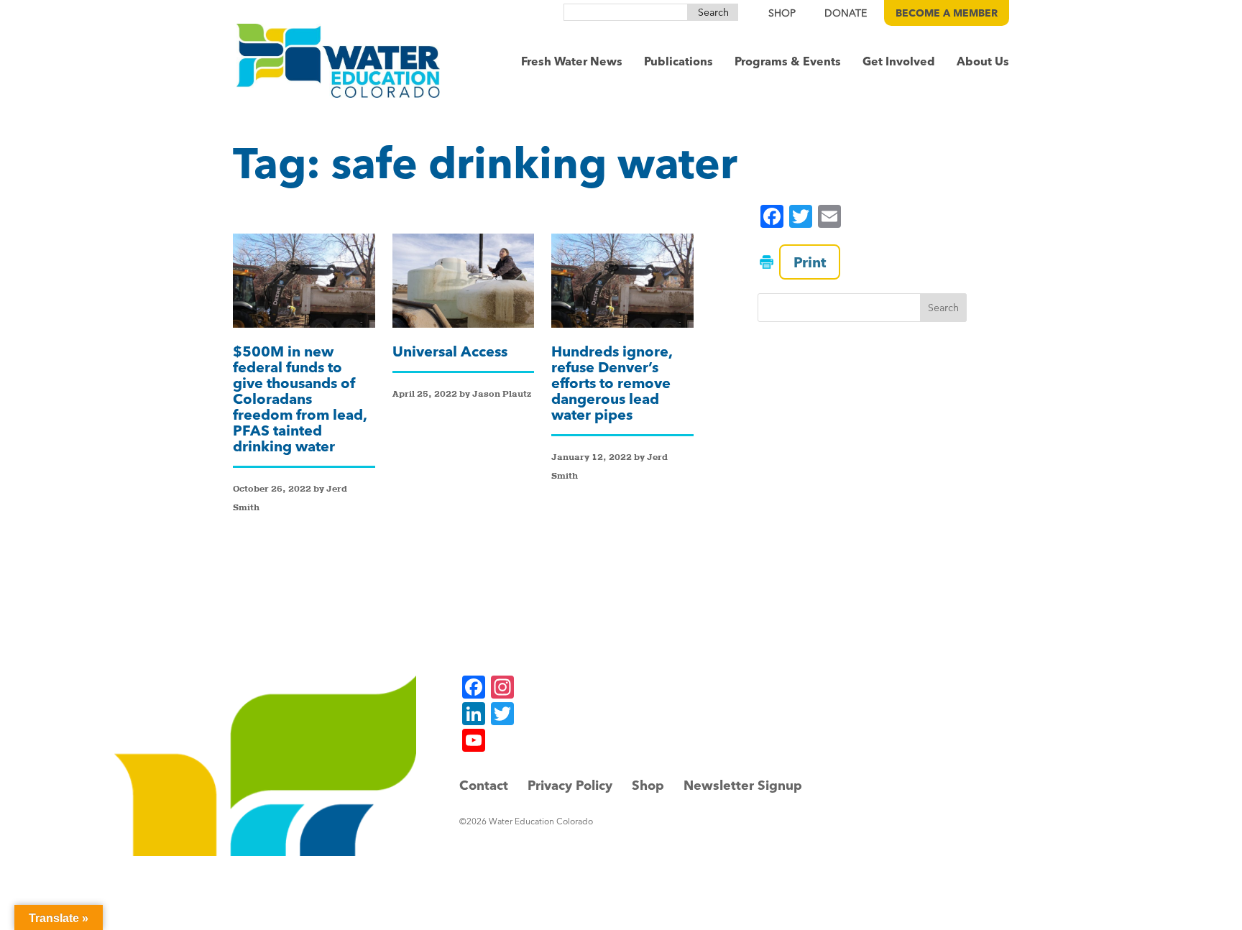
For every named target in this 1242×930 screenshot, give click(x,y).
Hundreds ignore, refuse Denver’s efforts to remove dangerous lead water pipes (611, 382)
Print (810, 262)
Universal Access (449, 351)
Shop (648, 785)
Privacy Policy (570, 785)
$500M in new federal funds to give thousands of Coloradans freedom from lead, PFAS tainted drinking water (300, 398)
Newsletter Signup (743, 785)
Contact (483, 785)
